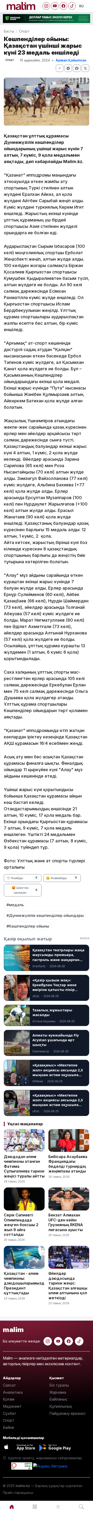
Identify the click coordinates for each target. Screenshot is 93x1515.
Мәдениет (12, 1406)
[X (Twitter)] (85, 68)
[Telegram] (68, 68)
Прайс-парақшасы (18, 1493)
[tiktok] (79, 1341)
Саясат (9, 1385)
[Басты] (11, 1507)
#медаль (15, 904)
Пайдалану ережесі (67, 1413)
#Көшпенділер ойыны (27, 926)
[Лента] (58, 1507)
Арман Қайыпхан (71, 60)
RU (81, 6)
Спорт (24, 31)
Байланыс (58, 1399)
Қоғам (8, 1399)
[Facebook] (63, 6)
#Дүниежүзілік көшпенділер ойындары (45, 915)
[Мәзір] (35, 1507)
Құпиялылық (60, 1406)
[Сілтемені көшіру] (59, 68)
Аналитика (13, 1392)
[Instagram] (46, 6)
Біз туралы (59, 1385)
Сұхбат (9, 1413)
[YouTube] (55, 6)
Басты (9, 31)
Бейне (8, 1427)
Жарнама (57, 1392)
